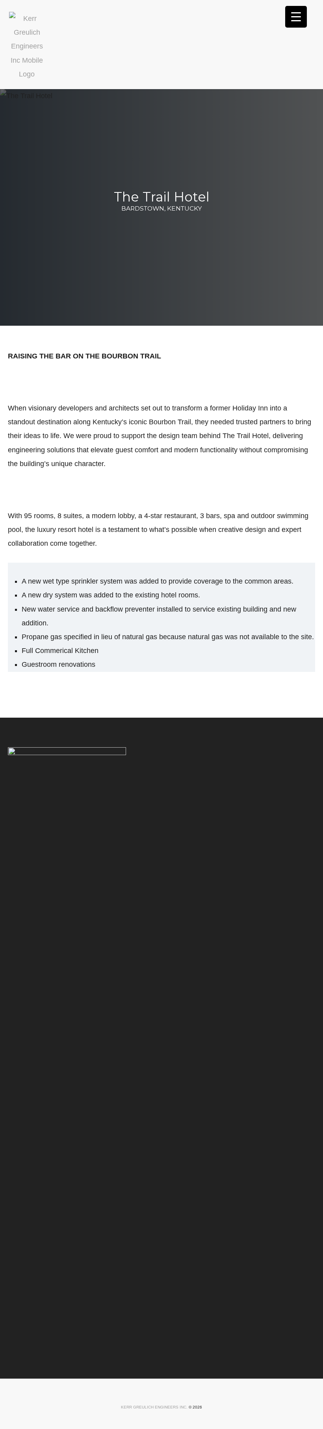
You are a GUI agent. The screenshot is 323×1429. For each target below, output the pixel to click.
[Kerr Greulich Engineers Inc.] (27, 46)
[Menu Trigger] (296, 17)
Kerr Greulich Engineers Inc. (154, 1407)
